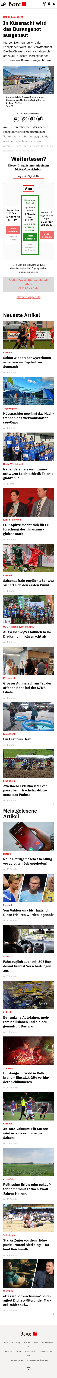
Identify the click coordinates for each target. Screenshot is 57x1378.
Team (19, 1351)
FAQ (29, 1346)
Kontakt (9, 1351)
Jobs (36, 1342)
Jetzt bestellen (13, 230)
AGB (28, 1355)
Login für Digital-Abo (28, 176)
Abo (6, 1342)
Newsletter (47, 1342)
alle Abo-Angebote (29, 297)
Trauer (27, 1342)
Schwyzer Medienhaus (37, 1360)
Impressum (30, 1351)
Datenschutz (46, 1351)
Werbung (15, 1342)
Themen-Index (16, 1360)
